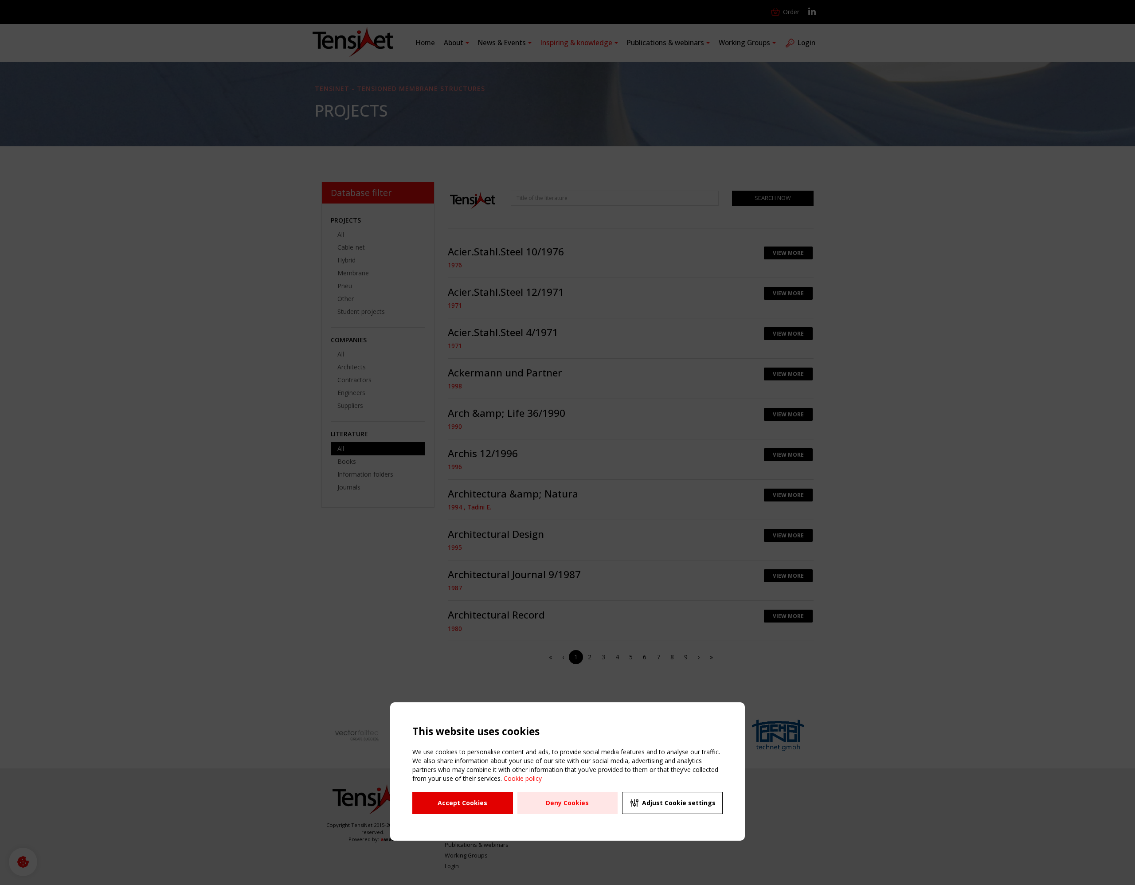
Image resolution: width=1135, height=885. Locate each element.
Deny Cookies (567, 803)
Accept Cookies (462, 803)
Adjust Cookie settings (679, 803)
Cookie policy (523, 778)
